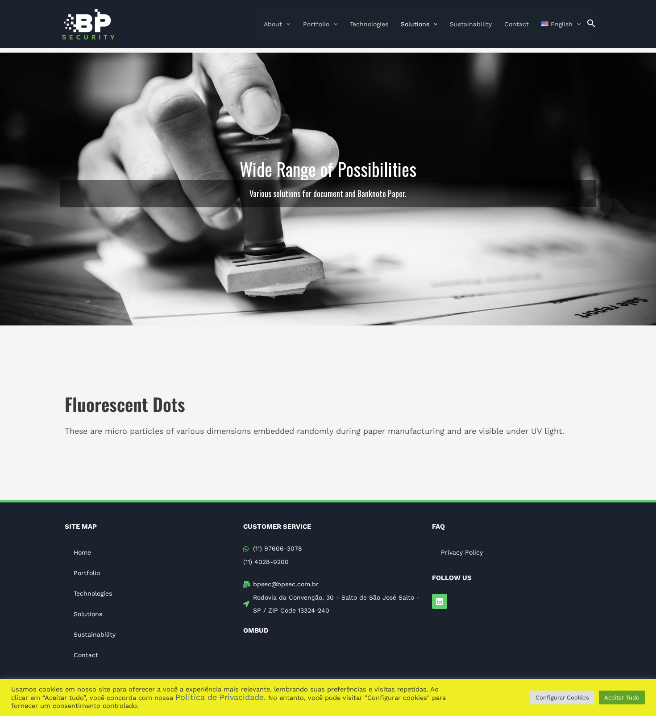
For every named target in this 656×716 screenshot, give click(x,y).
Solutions (415, 24)
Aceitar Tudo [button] (621, 697)
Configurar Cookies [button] (562, 697)
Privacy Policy (462, 552)
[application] (286, 24)
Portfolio (316, 24)
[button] (591, 24)
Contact (516, 24)
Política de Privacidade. (220, 697)
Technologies (369, 24)
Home (82, 552)
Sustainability (471, 24)
